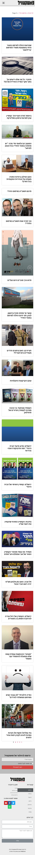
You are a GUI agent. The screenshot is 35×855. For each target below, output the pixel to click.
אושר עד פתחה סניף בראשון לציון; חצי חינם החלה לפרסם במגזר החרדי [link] (19, 315)
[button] (3, 2)
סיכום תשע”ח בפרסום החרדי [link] (19, 191)
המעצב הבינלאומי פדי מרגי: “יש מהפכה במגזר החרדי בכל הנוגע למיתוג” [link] (18, 145)
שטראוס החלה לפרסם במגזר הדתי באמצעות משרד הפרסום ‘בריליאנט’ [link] (18, 47)
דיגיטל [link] (29, 797)
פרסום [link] (29, 790)
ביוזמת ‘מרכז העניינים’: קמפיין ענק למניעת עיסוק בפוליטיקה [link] (18, 117)
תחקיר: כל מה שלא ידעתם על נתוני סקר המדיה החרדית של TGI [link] (17, 80)
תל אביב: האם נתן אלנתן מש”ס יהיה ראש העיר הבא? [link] (18, 583)
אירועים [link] (29, 804)
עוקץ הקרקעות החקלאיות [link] (20, 381)
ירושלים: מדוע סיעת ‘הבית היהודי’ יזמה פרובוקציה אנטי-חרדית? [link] (19, 448)
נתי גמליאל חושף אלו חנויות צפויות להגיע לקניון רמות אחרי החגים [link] (18, 735)
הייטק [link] (30, 801)
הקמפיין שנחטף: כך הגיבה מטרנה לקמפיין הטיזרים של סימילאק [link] (19, 410)
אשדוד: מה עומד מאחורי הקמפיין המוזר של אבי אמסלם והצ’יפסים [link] (17, 553)
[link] (21, 2)
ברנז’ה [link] (29, 793)
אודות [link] (30, 812)
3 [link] (17, 742)
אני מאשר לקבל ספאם (25, 763)
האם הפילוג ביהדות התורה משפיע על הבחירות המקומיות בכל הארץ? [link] (19, 179)
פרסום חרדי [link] (22, 13)
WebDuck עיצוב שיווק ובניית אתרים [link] (17, 851)
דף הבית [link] (30, 13)
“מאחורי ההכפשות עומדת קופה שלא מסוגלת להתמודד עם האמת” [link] (18, 656)
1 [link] (21, 742)
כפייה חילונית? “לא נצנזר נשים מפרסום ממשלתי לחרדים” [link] (18, 696)
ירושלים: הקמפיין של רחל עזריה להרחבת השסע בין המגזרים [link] (18, 617)
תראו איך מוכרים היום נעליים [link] (19, 280)
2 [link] (19, 742)
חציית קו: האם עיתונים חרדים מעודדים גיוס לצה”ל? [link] (19, 352)
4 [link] (15, 742)
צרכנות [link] (29, 808)
